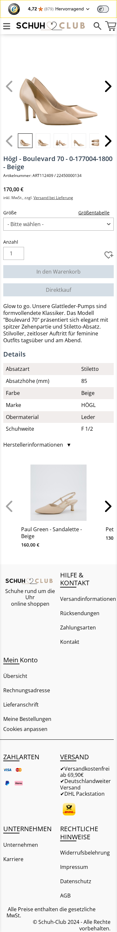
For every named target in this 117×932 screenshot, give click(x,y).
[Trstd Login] (107, 8)
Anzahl (10, 242)
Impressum (74, 867)
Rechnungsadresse (26, 690)
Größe (10, 212)
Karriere (13, 859)
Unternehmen (20, 844)
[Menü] (6, 26)
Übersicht (15, 676)
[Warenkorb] (110, 26)
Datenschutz (75, 881)
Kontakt (69, 641)
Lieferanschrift (21, 704)
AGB (65, 895)
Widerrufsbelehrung (85, 852)
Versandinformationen (87, 598)
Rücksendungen (79, 613)
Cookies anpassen (25, 729)
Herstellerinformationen (37, 444)
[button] (107, 86)
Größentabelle (94, 212)
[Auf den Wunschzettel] (109, 255)
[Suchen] (97, 26)
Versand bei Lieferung (53, 197)
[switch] (103, 9)
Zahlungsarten (78, 627)
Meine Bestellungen (27, 719)
